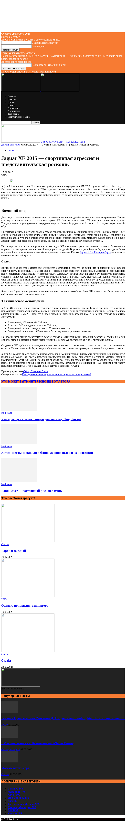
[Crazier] (27, 651)
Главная (12, 96)
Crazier (6, 660)
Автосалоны (14, 111)
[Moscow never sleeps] (9, 761)
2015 (4, 599)
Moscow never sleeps (15, 768)
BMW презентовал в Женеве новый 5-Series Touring (37, 743)
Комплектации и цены (19, 117)
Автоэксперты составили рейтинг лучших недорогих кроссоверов (48, 452)
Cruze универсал (10, 749)
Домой (5, 144)
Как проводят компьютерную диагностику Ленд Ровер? (41, 419)
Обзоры (11, 105)
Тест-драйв (13, 114)
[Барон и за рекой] (27, 541)
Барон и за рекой (13, 550)
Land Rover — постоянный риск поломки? (32, 490)
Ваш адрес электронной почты (49, 64)
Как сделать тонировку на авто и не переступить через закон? (56, 374)
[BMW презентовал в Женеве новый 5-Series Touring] (9, 736)
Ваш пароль (38, 46)
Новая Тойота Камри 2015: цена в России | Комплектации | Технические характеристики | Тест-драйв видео (61, 55)
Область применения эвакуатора (24, 605)
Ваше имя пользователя (45, 42)
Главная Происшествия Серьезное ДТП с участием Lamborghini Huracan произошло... (63, 718)
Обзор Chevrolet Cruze (35, 371)
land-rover (15, 144)
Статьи (11, 102)
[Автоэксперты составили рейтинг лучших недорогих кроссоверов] (19, 443)
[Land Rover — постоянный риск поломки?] (19, 481)
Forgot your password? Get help (18, 53)
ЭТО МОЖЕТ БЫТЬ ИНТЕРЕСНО (23, 381)
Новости (12, 99)
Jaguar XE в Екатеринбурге (95, 252)
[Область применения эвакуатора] (27, 596)
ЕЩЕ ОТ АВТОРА (58, 381)
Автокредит (14, 108)
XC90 (4, 724)
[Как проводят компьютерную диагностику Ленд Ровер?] (19, 409)
